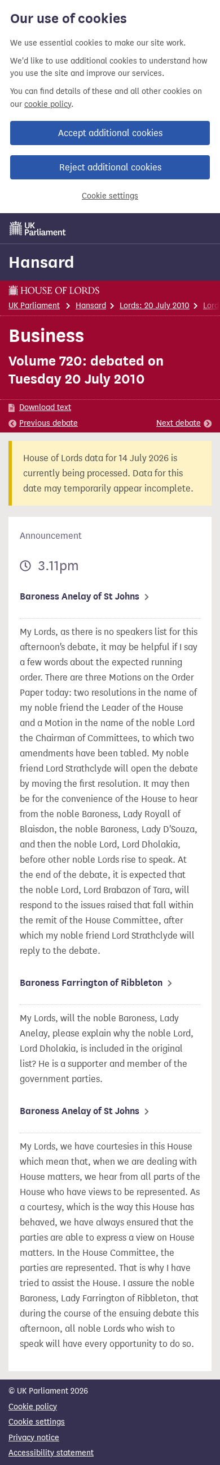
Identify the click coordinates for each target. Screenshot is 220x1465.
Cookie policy (32, 1407)
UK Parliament (34, 305)
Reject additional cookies (110, 167)
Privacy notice (33, 1438)
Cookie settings (110, 196)
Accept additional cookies (110, 133)
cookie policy (47, 104)
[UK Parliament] (37, 228)
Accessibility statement (51, 1453)
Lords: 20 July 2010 (155, 305)
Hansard (41, 262)
